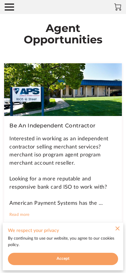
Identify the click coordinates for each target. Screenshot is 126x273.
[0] (117, 7)
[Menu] (9, 7)
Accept (63, 259)
